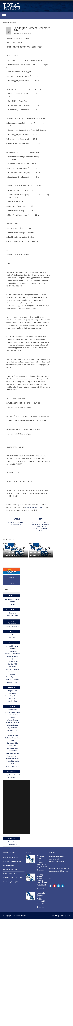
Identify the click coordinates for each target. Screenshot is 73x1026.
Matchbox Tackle (12, 615)
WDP (68, 916)
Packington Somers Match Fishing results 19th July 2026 (42, 898)
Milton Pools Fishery (12, 743)
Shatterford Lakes (12, 735)
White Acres (12, 746)
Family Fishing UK (12, 661)
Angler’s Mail (12, 691)
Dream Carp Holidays (12, 669)
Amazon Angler (12, 682)
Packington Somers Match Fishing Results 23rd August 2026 (14, 552)
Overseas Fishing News (11, 878)
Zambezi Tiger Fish (12, 679)
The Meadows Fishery (12, 712)
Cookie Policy (12, 844)
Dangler (12, 604)
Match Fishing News (10, 874)
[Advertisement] (16, 807)
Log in (12, 583)
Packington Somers (12, 753)
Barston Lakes (12, 710)
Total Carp (12, 698)
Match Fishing (12, 701)
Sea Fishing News (9, 882)
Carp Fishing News (9, 857)
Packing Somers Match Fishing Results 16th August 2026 (40, 552)
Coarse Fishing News (10, 861)
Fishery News (7, 865)
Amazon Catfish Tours (12, 654)
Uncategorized (27, 33)
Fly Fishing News (8, 869)
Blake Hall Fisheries (12, 758)
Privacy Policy (12, 842)
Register (11, 577)
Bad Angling (12, 693)
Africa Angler (12, 651)
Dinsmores (12, 613)
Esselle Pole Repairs (12, 626)
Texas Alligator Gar (12, 677)
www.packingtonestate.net (35, 507)
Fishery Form (19, 33)
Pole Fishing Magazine (12, 696)
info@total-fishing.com (56, 861)
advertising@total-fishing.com (59, 871)
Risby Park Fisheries (12, 766)
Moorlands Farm (12, 756)
